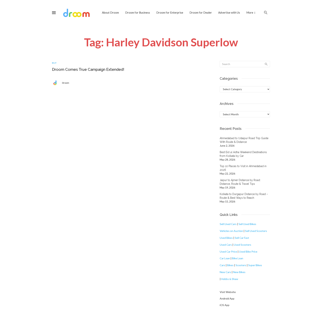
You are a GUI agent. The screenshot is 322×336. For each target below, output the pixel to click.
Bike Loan (237, 258)
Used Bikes (226, 237)
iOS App (224, 305)
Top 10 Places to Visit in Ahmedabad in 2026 (243, 168)
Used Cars (226, 244)
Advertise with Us (229, 12)
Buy (54, 62)
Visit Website (228, 292)
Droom (65, 82)
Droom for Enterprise (169, 12)
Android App (227, 298)
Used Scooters (242, 244)
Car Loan (225, 258)
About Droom (110, 12)
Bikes (230, 265)
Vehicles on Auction (231, 230)
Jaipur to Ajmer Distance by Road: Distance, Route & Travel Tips (240, 182)
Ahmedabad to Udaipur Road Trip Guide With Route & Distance (244, 140)
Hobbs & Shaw (229, 278)
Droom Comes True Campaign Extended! (88, 69)
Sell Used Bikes (247, 224)
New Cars (225, 272)
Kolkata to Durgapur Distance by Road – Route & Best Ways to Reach (244, 196)
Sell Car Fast (242, 237)
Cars (222, 265)
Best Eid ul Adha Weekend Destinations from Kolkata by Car (243, 154)
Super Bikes (255, 265)
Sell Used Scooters (256, 230)
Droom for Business (137, 12)
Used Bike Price (248, 251)
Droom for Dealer (201, 12)
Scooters (241, 265)
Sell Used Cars (228, 224)
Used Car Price (228, 251)
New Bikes (239, 272)
